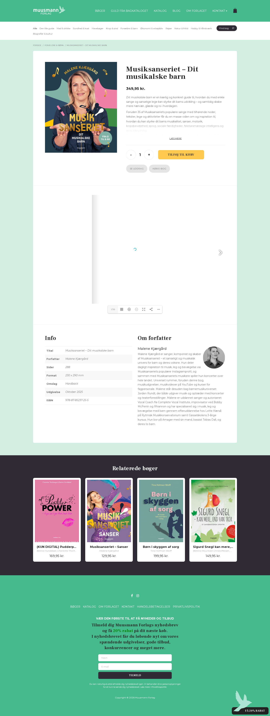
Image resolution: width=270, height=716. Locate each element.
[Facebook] (132, 595)
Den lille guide (46, 28)
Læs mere (176, 138)
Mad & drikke (63, 28)
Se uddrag (137, 168)
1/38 (113, 309)
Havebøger (97, 28)
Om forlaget (196, 10)
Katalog (160, 10)
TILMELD (135, 675)
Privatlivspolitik (186, 606)
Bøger (100, 10)
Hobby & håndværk (201, 28)
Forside (37, 45)
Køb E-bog (159, 168)
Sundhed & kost (81, 28)
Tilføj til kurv (181, 155)
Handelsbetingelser (153, 606)
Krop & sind (112, 28)
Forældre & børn (129, 28)
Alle (35, 28)
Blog (176, 10)
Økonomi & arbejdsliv (151, 28)
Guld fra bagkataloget (129, 10)
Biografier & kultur (43, 33)
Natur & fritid (181, 28)
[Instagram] (137, 595)
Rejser (169, 28)
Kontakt (218, 10)
